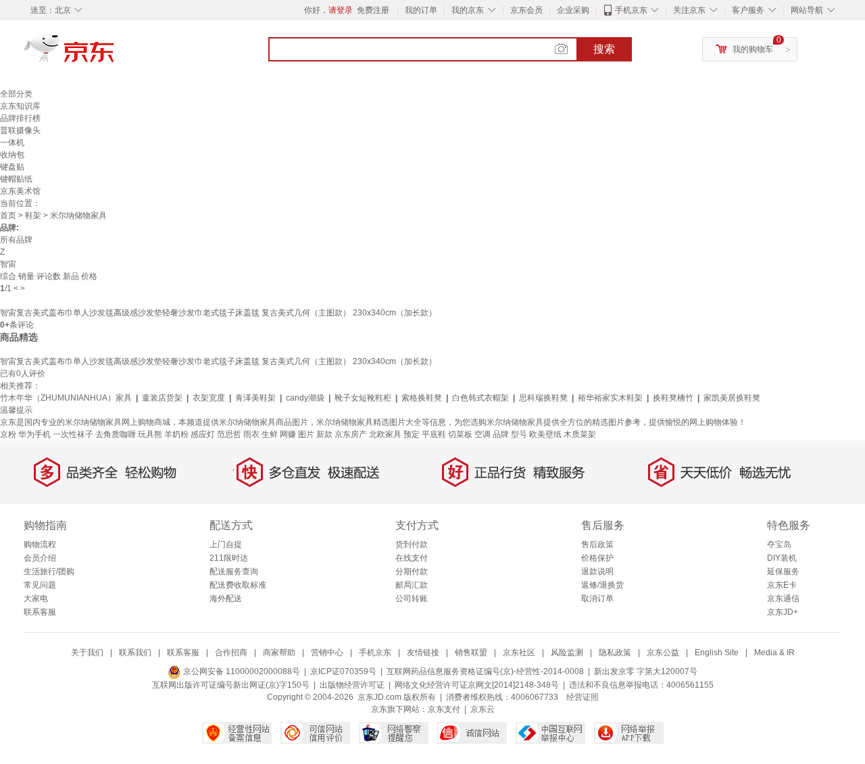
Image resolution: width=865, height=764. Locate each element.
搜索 (604, 49)
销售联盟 (471, 652)
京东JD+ (782, 612)
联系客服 (40, 612)
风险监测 (567, 652)
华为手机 (34, 434)
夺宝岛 (779, 544)
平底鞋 (434, 434)
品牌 (501, 434)
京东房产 (351, 434)
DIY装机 (782, 558)
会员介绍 (40, 558)
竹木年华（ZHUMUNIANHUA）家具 (66, 398)
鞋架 (33, 215)
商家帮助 (279, 652)
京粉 (8, 434)
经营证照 (582, 697)
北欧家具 (385, 434)
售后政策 (597, 544)
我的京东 (467, 10)
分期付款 (411, 571)
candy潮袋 (305, 398)
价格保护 (597, 558)
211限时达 (228, 558)
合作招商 (231, 652)
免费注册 (373, 10)
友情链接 (423, 652)
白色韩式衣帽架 (480, 398)
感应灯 (203, 434)
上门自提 (225, 544)
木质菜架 (580, 434)
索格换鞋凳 (421, 398)
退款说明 (597, 571)
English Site (717, 652)
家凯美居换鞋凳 (731, 398)
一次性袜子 (73, 434)
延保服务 (783, 571)
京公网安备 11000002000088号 (240, 671)
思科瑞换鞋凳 (543, 398)
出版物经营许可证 (352, 685)
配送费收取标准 (237, 585)
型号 (519, 434)
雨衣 (251, 434)
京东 (115, 54)
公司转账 (411, 598)
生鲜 (270, 434)
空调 (482, 434)
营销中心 (327, 652)
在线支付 (411, 558)
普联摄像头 (20, 130)
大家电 (36, 598)
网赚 (288, 434)
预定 (411, 434)
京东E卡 (782, 585)
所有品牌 (16, 240)
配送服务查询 (233, 571)
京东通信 (783, 598)
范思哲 (229, 434)
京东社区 (519, 652)
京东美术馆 (20, 191)
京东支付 (444, 709)
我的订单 (421, 10)
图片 (306, 434)
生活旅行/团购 (49, 571)
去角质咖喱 (115, 434)
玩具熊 (150, 434)
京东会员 (526, 10)
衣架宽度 (209, 398)
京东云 (482, 709)
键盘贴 (12, 167)
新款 (324, 434)
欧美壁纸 (545, 434)
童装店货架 (162, 398)
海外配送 (225, 598)
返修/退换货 (602, 585)
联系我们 (135, 652)
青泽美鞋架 (255, 398)
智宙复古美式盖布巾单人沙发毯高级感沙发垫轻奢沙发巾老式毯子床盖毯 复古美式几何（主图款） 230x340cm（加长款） (218, 312)
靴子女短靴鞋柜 (363, 398)
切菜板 (460, 434)
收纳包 (12, 154)
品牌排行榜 (20, 118)
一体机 (12, 142)
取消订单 (597, 598)
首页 (8, 215)
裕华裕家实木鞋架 (610, 398)
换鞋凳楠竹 (673, 398)
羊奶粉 (176, 434)
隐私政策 (615, 652)
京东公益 (663, 652)
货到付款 (411, 544)
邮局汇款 (411, 585)
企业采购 (573, 10)
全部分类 (16, 94)
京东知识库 (20, 106)
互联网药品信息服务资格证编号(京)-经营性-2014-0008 (485, 671)
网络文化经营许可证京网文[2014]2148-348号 (477, 685)
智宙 (8, 264)
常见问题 (40, 585)
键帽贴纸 (16, 179)
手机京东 (631, 10)
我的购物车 (753, 49)
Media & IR (774, 652)
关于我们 (87, 652)
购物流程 (40, 544)
